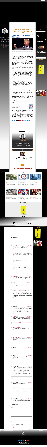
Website (12, 421)
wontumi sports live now (27, 317)
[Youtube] (3, 47)
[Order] (41, 70)
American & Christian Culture (40, 35)
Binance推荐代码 (15, 276)
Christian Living (39, 36)
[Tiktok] (6, 47)
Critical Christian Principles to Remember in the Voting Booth (22, 196)
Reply (13, 248)
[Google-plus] (26, 440)
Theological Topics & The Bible (41, 39)
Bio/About (17, 24)
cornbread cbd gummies (22, 290)
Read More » (31, 186)
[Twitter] (3, 45)
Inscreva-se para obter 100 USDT (17, 322)
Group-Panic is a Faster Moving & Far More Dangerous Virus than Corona (11, 196)
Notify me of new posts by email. (16, 425)
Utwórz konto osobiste (16, 337)
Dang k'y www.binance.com (16, 327)
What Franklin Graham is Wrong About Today (40, 41)
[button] (0, 0)
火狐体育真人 (14, 245)
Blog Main (14, 24)
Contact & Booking (24, 24)
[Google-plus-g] (8, 45)
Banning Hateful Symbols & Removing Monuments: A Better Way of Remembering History (11, 182)
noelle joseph (14, 316)
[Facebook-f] (1, 45)
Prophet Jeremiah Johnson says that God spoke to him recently (21, 66)
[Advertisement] (38, 274)
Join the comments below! (22, 169)
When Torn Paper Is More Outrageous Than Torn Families (35, 196)
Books (20, 24)
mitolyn (14, 282)
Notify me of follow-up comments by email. (17, 424)
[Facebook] (19, 440)
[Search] (45, 0)
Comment (12, 407)
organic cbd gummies (21, 307)
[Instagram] (6, 45)
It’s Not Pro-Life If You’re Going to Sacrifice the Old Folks (35, 181)
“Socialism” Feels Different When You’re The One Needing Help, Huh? (23, 181)
